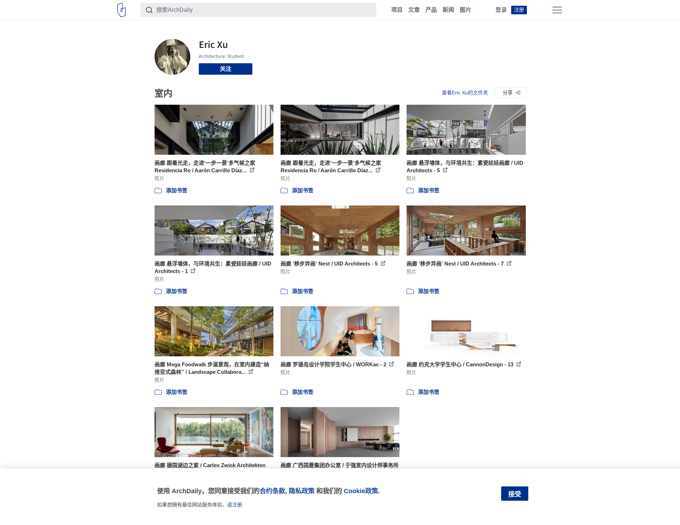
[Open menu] (557, 10)
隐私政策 (301, 491)
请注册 (234, 504)
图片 (465, 10)
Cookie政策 (361, 491)
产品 (431, 10)
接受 (514, 494)
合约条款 (272, 491)
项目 (397, 10)
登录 (501, 10)
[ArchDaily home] (121, 10)
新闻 (448, 10)
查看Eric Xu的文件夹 (465, 92)
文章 (414, 10)
